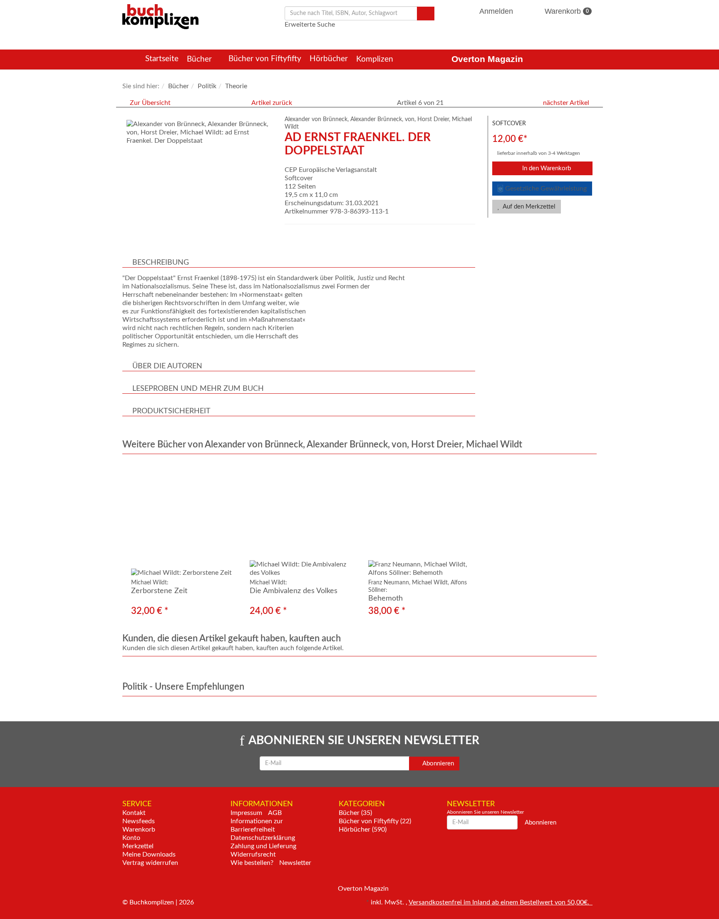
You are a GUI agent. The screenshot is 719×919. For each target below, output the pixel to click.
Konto (131, 838)
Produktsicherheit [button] (171, 411)
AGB (275, 813)
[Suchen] (425, 13)
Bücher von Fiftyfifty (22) (375, 821)
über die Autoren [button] (167, 366)
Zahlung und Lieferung (263, 846)
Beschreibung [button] (160, 262)
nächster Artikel (567, 102)
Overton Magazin (487, 59)
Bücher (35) (355, 813)
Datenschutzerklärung (263, 838)
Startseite (162, 59)
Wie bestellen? (252, 862)
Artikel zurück (271, 102)
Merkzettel (138, 846)
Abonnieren (437, 763)
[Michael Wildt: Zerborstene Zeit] (182, 519)
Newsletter (295, 862)
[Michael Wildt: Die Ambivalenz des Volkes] (300, 519)
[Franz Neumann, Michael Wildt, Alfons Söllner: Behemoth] (419, 519)
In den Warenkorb (546, 168)
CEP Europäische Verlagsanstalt (331, 169)
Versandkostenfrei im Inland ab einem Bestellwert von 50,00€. (501, 902)
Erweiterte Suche (310, 24)
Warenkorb (566, 11)
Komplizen (375, 59)
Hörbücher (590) (363, 829)
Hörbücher (329, 59)
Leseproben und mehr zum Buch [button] (198, 388)
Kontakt (134, 813)
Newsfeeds (138, 821)
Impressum (246, 813)
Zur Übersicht (150, 102)
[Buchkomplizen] (160, 16)
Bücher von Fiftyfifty (264, 59)
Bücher (200, 59)
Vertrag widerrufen (150, 862)
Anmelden (496, 11)
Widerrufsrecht (253, 854)
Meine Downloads (149, 854)
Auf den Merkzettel (528, 207)
